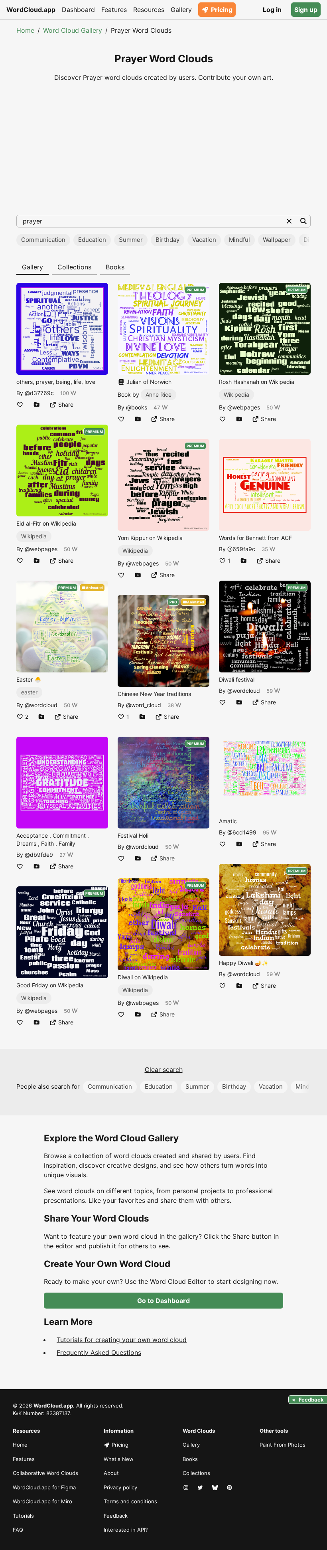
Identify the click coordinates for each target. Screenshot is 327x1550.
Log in (272, 10)
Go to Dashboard (163, 1301)
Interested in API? (126, 1529)
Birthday (167, 239)
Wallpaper (277, 239)
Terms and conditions (130, 1501)
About (111, 1473)
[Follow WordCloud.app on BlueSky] (216, 1488)
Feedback (116, 1515)
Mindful (239, 239)
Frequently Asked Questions (99, 1352)
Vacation (204, 239)
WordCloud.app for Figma (44, 1487)
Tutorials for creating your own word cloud (122, 1340)
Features (114, 10)
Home (25, 30)
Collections (74, 267)
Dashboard (78, 10)
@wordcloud (41, 705)
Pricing (221, 10)
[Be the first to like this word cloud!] (20, 404)
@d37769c (39, 392)
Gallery (181, 10)
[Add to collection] (36, 404)
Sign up (305, 10)
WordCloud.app (30, 10)
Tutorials (23, 1515)
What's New (119, 1459)
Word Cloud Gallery (72, 30)
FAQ (18, 1529)
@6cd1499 (241, 832)
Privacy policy (120, 1487)
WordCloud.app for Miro (42, 1501)
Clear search (164, 1070)
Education (92, 239)
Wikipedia (34, 536)
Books (115, 267)
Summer (131, 239)
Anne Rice (158, 394)
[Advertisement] (163, 148)
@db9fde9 (39, 854)
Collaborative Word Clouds (45, 1473)
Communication (43, 239)
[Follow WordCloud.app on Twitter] (201, 1488)
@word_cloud (143, 705)
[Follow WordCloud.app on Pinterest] (230, 1488)
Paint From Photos (282, 1444)
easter (29, 692)
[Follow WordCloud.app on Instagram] (187, 1488)
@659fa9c (241, 549)
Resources (148, 10)
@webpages (41, 549)
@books (136, 407)
